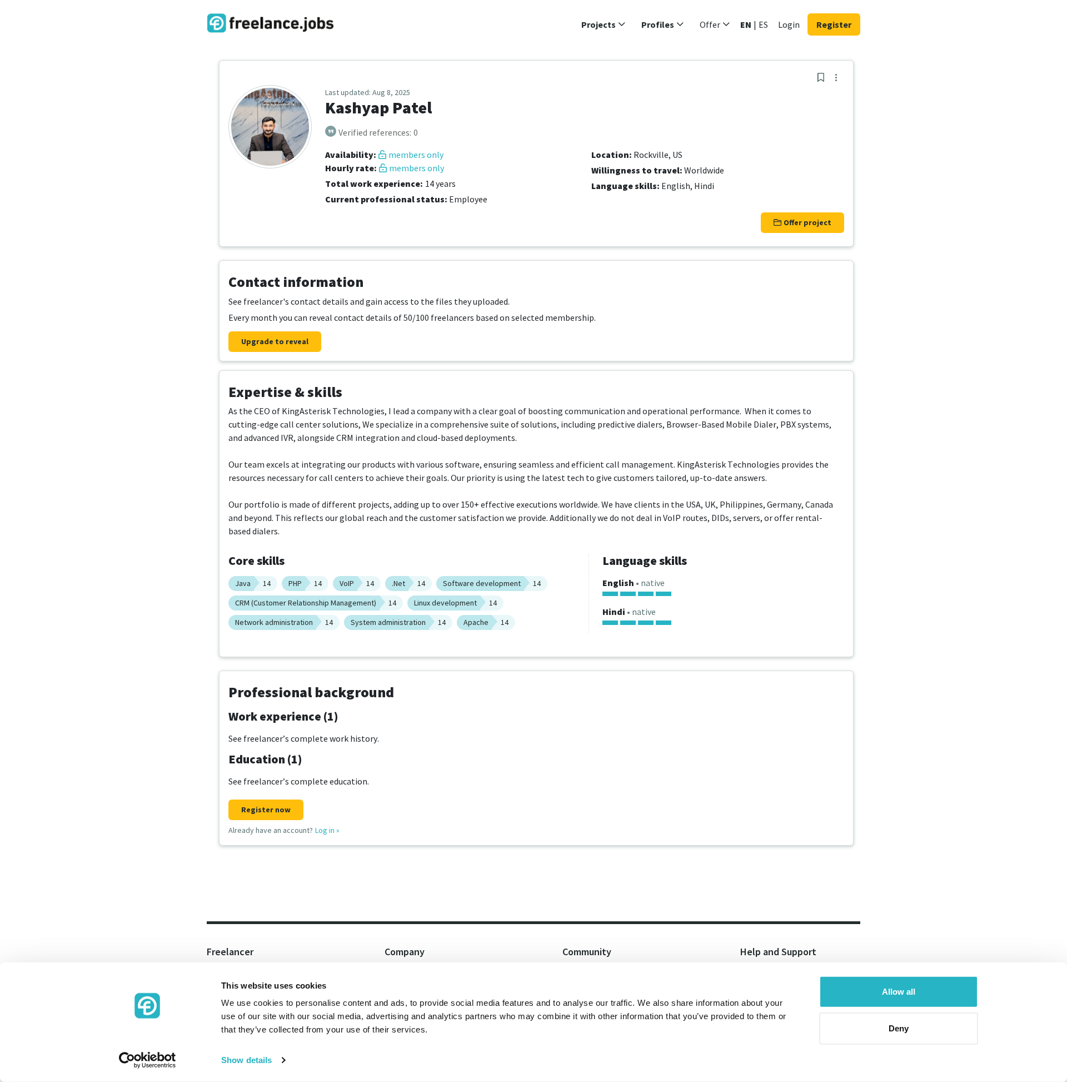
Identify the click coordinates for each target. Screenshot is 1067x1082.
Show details (246, 1060)
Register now (266, 810)
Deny (899, 1028)
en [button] (745, 24)
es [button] (763, 24)
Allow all (898, 991)
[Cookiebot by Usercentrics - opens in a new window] (147, 1060)
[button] (604, 24)
